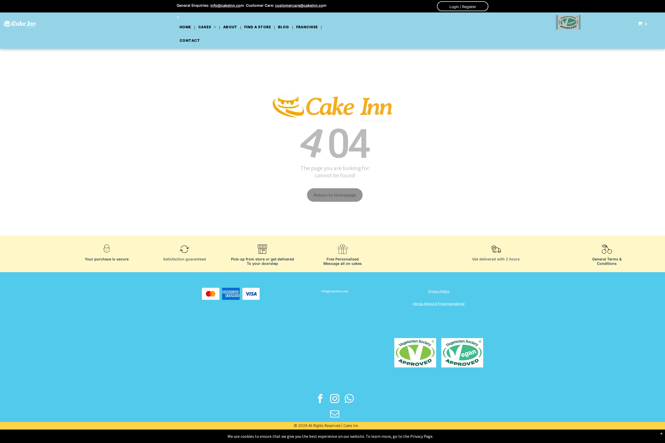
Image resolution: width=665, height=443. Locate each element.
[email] (335, 414)
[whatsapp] (349, 399)
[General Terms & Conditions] (606, 255)
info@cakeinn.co (225, 5)
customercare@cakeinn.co (299, 5)
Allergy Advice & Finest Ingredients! (438, 304)
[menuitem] (185, 27)
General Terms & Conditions (607, 261)
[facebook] (320, 399)
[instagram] (335, 399)
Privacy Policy (438, 291)
